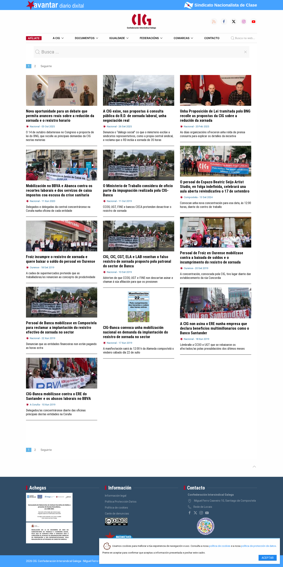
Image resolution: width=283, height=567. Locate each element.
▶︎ (94, 165)
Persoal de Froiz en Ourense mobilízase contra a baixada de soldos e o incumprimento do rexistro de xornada (211, 257)
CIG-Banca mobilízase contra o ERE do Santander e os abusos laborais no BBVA (58, 396)
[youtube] (207, 513)
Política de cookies (116, 507)
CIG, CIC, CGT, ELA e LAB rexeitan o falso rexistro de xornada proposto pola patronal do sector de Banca (137, 261)
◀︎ (31, 165)
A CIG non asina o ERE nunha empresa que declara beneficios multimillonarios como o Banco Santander (214, 328)
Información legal (115, 495)
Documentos (85, 38)
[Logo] (141, 21)
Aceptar (268, 557)
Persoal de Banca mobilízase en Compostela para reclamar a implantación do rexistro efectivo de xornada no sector (61, 327)
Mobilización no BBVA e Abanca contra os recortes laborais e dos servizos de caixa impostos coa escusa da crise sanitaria (59, 190)
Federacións (149, 38)
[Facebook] (190, 513)
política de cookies (219, 546)
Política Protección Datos (120, 501)
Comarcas (181, 38)
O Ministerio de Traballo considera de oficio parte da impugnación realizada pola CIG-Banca (138, 190)
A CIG (56, 38)
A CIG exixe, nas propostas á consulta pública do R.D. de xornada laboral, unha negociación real (134, 116)
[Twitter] (195, 513)
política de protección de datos (258, 546)
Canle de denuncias (117, 513)
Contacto (211, 38)
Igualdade (117, 38)
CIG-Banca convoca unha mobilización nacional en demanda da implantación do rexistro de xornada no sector (135, 332)
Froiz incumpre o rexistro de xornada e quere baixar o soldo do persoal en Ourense (60, 259)
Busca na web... (245, 38)
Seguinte (46, 66)
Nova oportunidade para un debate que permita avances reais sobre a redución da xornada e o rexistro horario (60, 116)
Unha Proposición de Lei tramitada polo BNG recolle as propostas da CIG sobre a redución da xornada (215, 116)
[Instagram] (201, 513)
